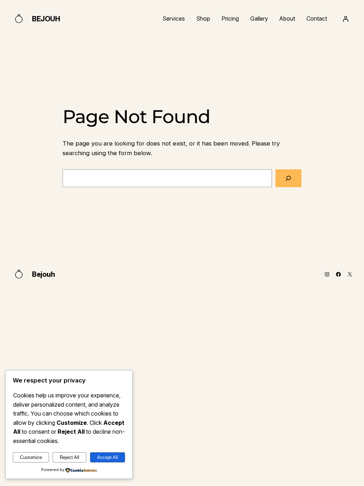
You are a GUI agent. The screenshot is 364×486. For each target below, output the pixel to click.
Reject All (69, 457)
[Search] (288, 178)
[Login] (345, 19)
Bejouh (46, 19)
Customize (31, 457)
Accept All (107, 457)
